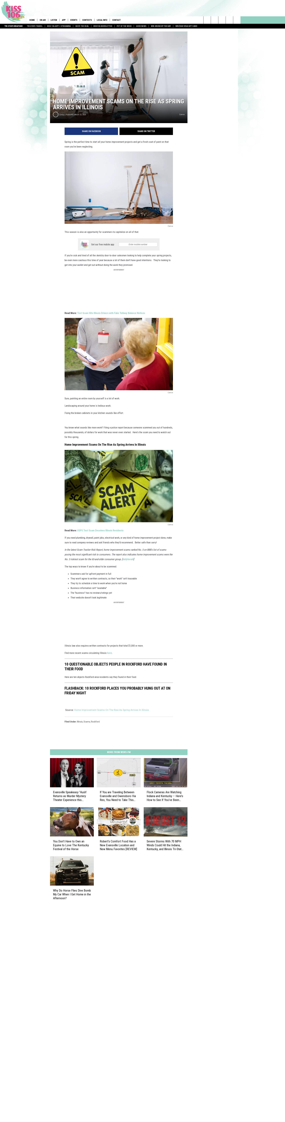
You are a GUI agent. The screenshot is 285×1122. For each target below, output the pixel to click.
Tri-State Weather (13, 26)
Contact (116, 20)
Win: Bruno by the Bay (161, 26)
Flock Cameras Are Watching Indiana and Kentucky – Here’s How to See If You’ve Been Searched (165, 796)
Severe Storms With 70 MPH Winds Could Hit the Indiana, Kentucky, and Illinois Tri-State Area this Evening (165, 845)
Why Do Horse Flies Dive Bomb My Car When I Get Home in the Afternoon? (72, 894)
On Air (43, 20)
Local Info (102, 20)
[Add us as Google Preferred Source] (214, 20)
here (109, 652)
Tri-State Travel (35, 26)
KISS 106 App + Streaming (59, 26)
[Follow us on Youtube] (236, 20)
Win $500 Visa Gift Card (186, 26)
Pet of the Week (124, 26)
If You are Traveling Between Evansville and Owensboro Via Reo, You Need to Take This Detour (118, 796)
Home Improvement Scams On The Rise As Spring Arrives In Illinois (111, 709)
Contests (87, 20)
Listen (54, 20)
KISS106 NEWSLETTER (103, 26)
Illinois (80, 721)
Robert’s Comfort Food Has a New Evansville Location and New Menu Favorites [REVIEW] (118, 845)
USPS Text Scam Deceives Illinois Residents (100, 530)
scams (87, 721)
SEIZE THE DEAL (82, 26)
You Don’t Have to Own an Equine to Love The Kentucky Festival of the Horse (71, 845)
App (63, 20)
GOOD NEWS (141, 26)
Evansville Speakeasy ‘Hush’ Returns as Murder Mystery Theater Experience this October (70, 796)
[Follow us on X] (229, 20)
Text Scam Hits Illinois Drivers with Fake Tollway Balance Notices (111, 313)
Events (73, 20)
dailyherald (127, 559)
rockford (95, 721)
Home (32, 20)
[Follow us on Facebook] (222, 20)
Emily (62, 114)
